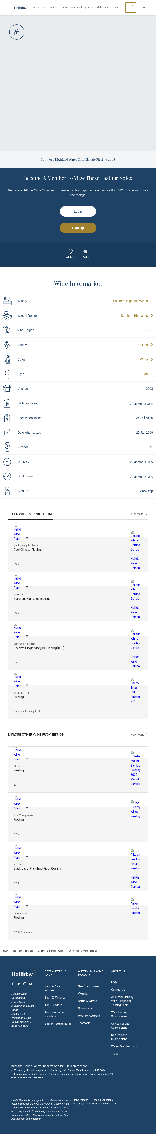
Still (145, 374)
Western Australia (89, 1015)
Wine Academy (78, 7)
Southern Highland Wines (130, 301)
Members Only (143, 403)
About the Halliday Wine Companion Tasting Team (122, 1001)
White (144, 359)
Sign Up (131, 7)
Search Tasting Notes (58, 1023)
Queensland (85, 1008)
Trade (115, 1053)
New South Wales (88, 986)
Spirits (44, 7)
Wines (36, 7)
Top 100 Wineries (55, 997)
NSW (5, 951)
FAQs (114, 982)
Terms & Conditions (102, 1100)
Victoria (83, 993)
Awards (109, 7)
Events (91, 7)
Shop (117, 7)
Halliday (20, 7)
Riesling (142, 344)
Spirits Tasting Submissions (120, 1025)
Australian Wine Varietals (54, 1014)
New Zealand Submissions (119, 1037)
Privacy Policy (81, 1100)
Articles (65, 7)
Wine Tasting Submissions (119, 1014)
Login (144, 7)
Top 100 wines (53, 1005)
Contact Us (118, 989)
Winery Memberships (124, 1046)
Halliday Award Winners (53, 988)
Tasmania (84, 1022)
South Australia (87, 1001)
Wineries (54, 7)
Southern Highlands (134, 315)
